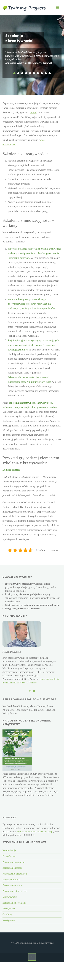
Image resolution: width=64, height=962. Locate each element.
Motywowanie (9, 896)
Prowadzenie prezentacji (14, 873)
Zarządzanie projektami (14, 902)
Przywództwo (9, 856)
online (33, 112)
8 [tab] (42, 73)
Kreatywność (8, 920)
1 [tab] (14, 73)
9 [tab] (46, 73)
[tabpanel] (32, 58)
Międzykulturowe (11, 879)
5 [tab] (30, 73)
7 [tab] (38, 73)
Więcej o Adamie (27, 682)
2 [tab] (18, 73)
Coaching (7, 914)
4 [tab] (26, 73)
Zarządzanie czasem (12, 885)
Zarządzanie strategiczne (14, 891)
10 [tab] (50, 73)
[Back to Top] (32, 957)
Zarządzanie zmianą (12, 867)
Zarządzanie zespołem (13, 862)
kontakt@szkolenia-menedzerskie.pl (35, 831)
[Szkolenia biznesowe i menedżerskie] (24, 7)
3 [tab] (22, 73)
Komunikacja (9, 850)
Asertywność (8, 908)
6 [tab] (34, 73)
